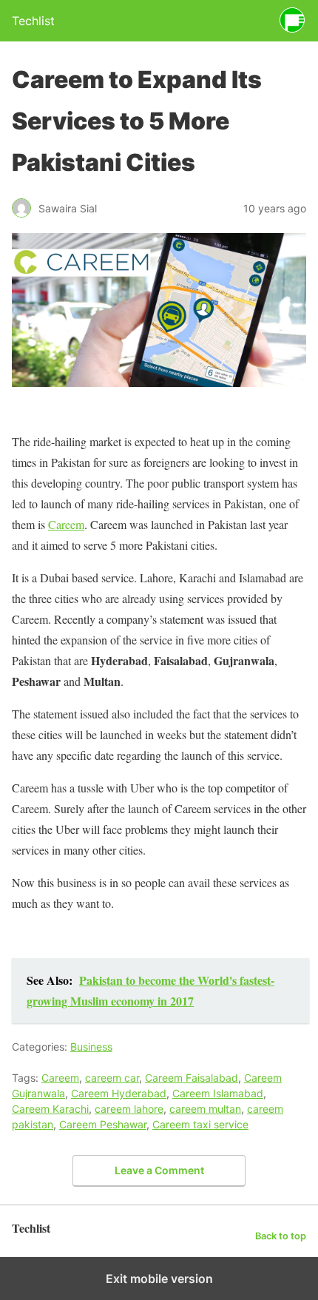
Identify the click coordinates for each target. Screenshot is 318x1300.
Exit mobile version (159, 1278)
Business (91, 1046)
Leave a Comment (159, 1170)
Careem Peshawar (102, 1124)
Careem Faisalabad (191, 1077)
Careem (66, 524)
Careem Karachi (50, 1108)
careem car (112, 1077)
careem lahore (129, 1108)
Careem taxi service (200, 1124)
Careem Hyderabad (118, 1093)
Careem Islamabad (217, 1093)
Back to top (280, 1236)
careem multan (205, 1108)
